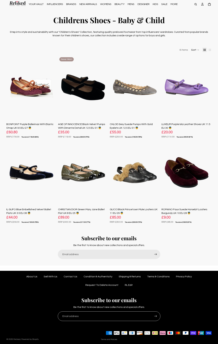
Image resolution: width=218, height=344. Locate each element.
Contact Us (70, 276)
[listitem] (174, 4)
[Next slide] (51, 87)
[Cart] (209, 4)
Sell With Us (50, 276)
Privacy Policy (184, 276)
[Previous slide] (11, 87)
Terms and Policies (109, 339)
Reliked (16, 339)
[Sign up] (155, 254)
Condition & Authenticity (98, 276)
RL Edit (129, 285)
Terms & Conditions (158, 276)
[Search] (195, 4)
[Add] (51, 114)
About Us (31, 276)
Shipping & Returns (130, 276)
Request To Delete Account (101, 285)
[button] (195, 49)
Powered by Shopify (30, 339)
